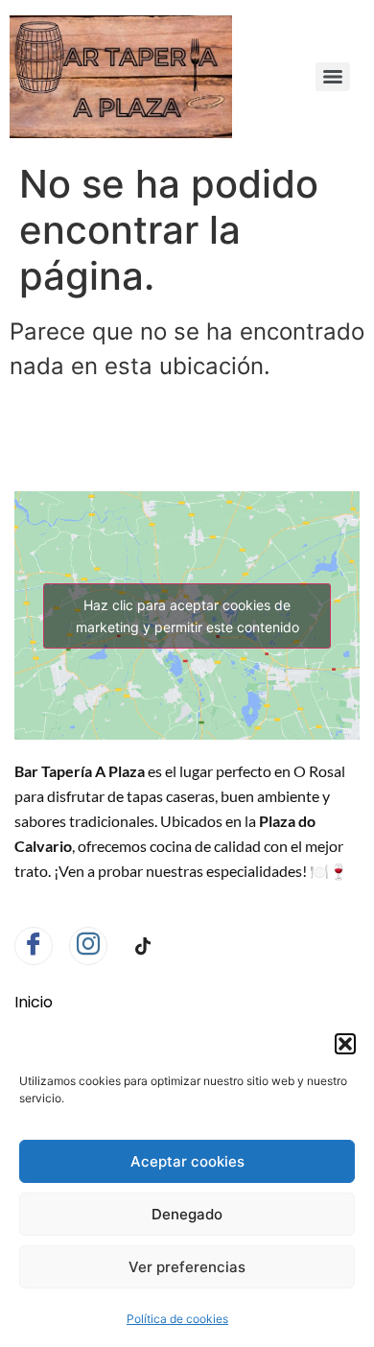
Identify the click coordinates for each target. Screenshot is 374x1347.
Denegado (187, 1214)
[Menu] (333, 76)
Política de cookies (177, 1319)
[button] (345, 1043)
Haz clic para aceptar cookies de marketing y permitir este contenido (187, 616)
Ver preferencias (187, 1267)
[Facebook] (33, 946)
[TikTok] (143, 947)
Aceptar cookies (187, 1161)
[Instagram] (88, 946)
